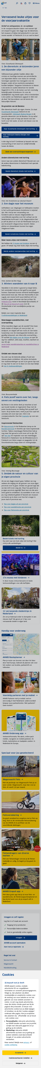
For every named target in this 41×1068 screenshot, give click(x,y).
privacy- (27, 1042)
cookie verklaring (11, 1045)
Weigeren (19, 1063)
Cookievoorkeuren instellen (19, 1058)
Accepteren (19, 1053)
